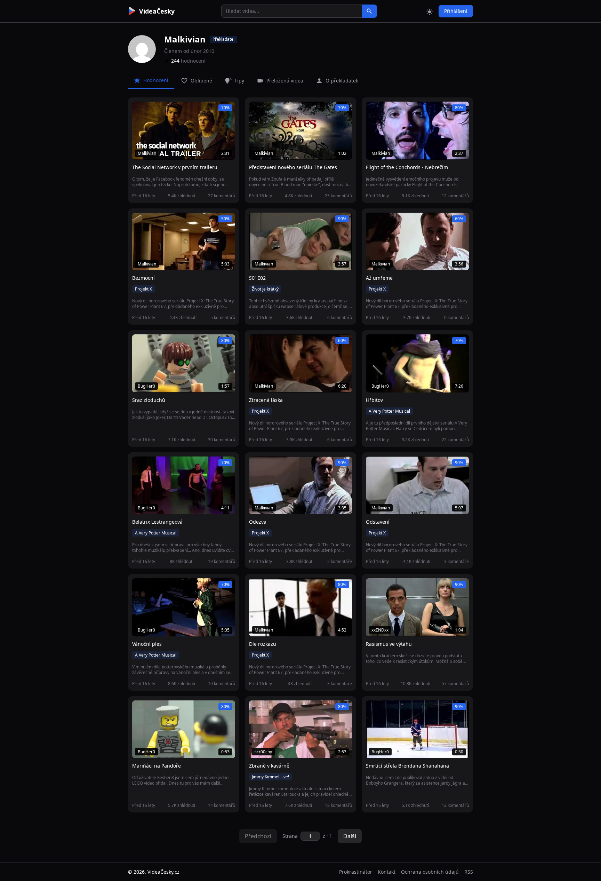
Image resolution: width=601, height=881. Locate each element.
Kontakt (386, 871)
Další (349, 836)
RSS (468, 871)
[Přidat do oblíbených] (140, 110)
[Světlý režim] (429, 11)
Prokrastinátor (355, 871)
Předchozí (258, 836)
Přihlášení (455, 11)
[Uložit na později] (153, 110)
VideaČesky (157, 11)
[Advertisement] (89, 127)
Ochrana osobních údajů (430, 871)
